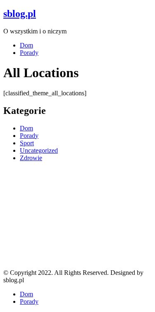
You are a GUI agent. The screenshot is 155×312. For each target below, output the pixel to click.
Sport (27, 143)
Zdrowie (31, 157)
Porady (29, 52)
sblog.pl (19, 13)
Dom (26, 45)
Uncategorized (39, 150)
